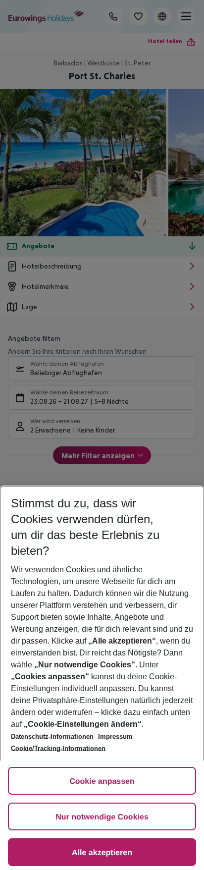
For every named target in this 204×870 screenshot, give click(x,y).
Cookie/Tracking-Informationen (58, 748)
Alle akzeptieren (102, 853)
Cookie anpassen (102, 781)
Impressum (115, 736)
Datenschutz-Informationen (52, 736)
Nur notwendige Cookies (102, 817)
